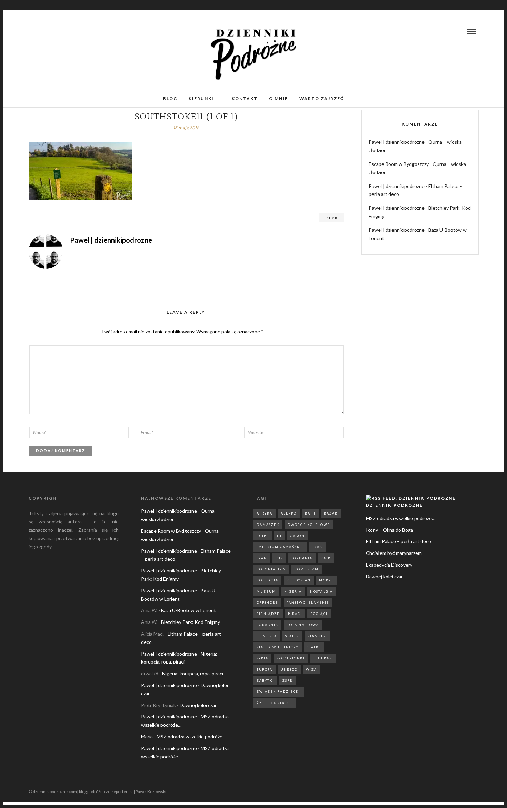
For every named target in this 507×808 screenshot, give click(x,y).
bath (310, 513)
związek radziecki (278, 692)
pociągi (319, 614)
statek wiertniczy (278, 647)
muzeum (266, 591)
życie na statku (274, 703)
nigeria (293, 591)
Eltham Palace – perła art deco (398, 541)
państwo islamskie (308, 603)
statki (313, 647)
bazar (331, 513)
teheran (322, 658)
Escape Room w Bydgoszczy (399, 164)
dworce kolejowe (309, 525)
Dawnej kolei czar (198, 705)
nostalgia (321, 591)
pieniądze (268, 614)
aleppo (289, 513)
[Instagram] (42, 31)
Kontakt (245, 98)
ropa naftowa (303, 625)
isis (279, 558)
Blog (170, 98)
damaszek (268, 525)
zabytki (265, 680)
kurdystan (299, 580)
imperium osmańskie (280, 547)
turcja (264, 669)
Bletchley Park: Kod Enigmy (190, 622)
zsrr (287, 680)
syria (262, 658)
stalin (292, 636)
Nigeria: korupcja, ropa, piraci (192, 673)
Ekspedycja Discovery (389, 565)
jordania (301, 558)
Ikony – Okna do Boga (389, 530)
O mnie (278, 98)
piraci (295, 614)
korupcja (267, 580)
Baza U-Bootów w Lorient (188, 610)
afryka (264, 513)
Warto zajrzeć (321, 98)
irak (317, 547)
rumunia (267, 636)
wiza (311, 669)
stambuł (317, 636)
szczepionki (291, 658)
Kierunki (201, 98)
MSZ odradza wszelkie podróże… (191, 736)
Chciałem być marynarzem (394, 553)
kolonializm (271, 569)
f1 (279, 536)
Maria (147, 736)
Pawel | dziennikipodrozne (397, 142)
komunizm (307, 569)
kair (326, 558)
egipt (263, 536)
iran (262, 558)
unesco (289, 669)
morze (326, 580)
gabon (297, 536)
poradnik (267, 625)
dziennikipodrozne (394, 505)
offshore (267, 603)
